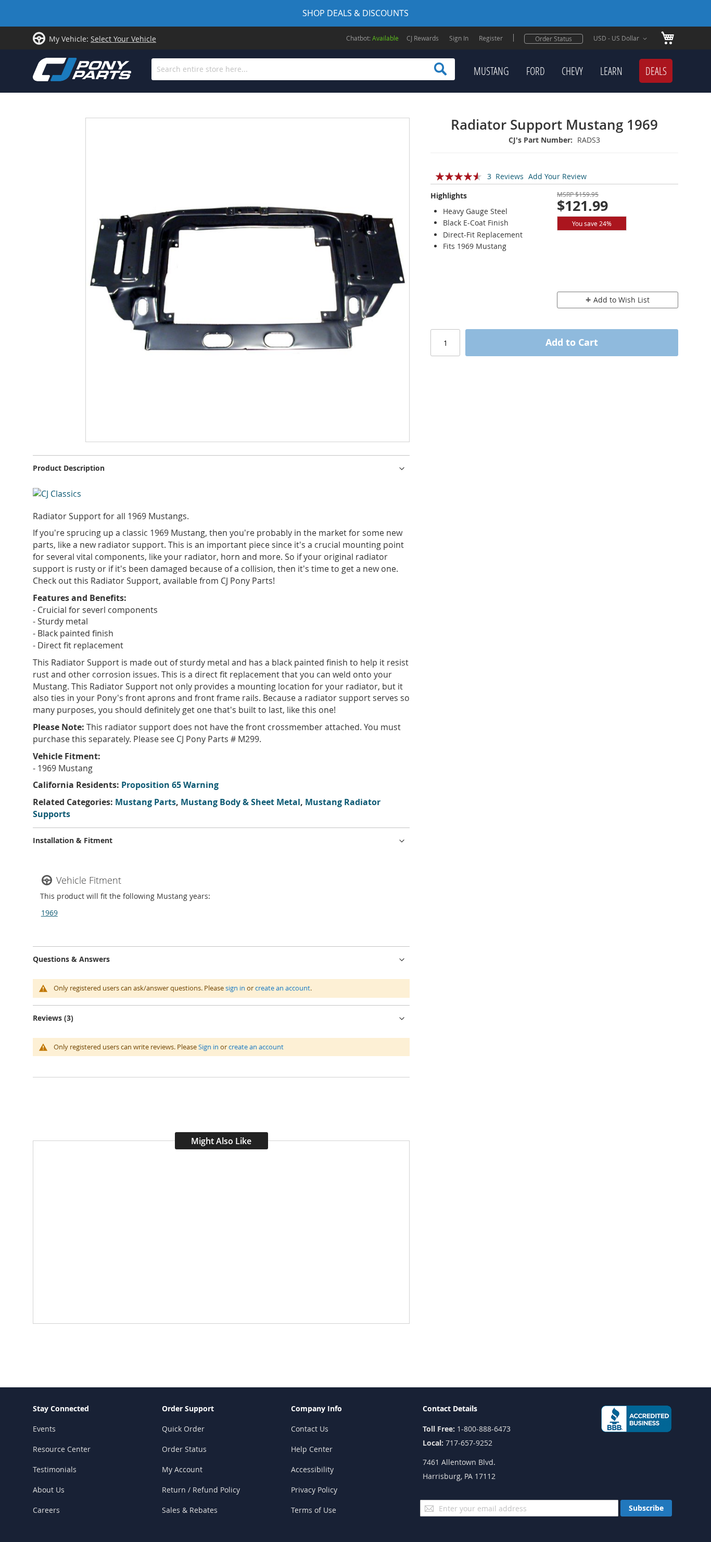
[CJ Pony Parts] (59, 68)
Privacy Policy (314, 1490)
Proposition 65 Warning (170, 785)
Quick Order (183, 1429)
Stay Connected (61, 1408)
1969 (49, 913)
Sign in (208, 1046)
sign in (235, 988)
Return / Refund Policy (201, 1490)
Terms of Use (313, 1510)
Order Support (188, 1408)
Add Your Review (557, 176)
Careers (46, 1510)
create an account (282, 988)
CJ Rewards (423, 38)
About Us (49, 1490)
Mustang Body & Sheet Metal (240, 802)
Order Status (553, 38)
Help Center (312, 1449)
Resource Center (62, 1449)
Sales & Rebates (190, 1510)
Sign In (458, 38)
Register (491, 38)
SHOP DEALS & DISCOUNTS (355, 13)
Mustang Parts (145, 802)
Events (44, 1429)
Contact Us (309, 1429)
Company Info (316, 1408)
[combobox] (303, 69)
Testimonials (55, 1469)
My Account (182, 1469)
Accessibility (312, 1469)
